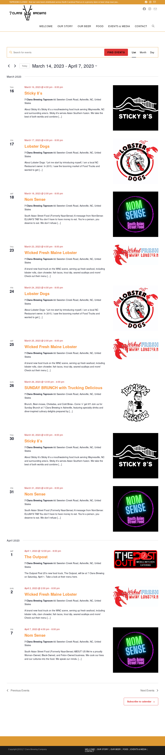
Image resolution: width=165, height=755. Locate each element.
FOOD (125, 749)
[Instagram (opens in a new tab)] (150, 2)
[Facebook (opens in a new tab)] (146, 2)
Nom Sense (34, 199)
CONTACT (89, 751)
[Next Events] (15, 66)
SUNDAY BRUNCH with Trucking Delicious (63, 387)
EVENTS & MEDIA (138, 749)
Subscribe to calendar (139, 701)
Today (24, 65)
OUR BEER (116, 749)
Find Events (116, 52)
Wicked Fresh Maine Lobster (50, 252)
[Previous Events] (9, 66)
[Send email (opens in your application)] (154, 2)
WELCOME (90, 749)
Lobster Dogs (36, 146)
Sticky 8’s (33, 93)
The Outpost (36, 556)
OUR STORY (102, 749)
